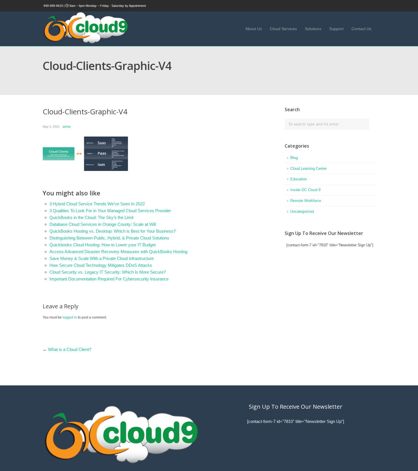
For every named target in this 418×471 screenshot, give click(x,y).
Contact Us (361, 28)
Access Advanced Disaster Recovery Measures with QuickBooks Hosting (118, 251)
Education (298, 179)
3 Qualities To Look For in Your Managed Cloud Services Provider (110, 210)
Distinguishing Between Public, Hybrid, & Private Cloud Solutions (109, 238)
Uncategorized (302, 211)
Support (336, 28)
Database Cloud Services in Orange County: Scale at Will (102, 224)
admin (67, 126)
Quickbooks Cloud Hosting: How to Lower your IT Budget (102, 244)
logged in (70, 317)
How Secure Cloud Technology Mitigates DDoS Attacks (100, 265)
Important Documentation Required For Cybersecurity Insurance (109, 278)
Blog (294, 158)
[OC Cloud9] (85, 42)
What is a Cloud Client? (69, 349)
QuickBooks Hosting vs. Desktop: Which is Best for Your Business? (112, 231)
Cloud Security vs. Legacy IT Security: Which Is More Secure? (107, 272)
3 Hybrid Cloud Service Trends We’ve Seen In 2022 (97, 203)
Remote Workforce (305, 201)
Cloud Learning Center (308, 168)
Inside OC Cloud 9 (305, 190)
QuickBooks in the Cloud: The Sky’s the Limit (91, 217)
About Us (253, 28)
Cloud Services (283, 28)
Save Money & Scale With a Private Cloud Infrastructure (101, 258)
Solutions (313, 28)
